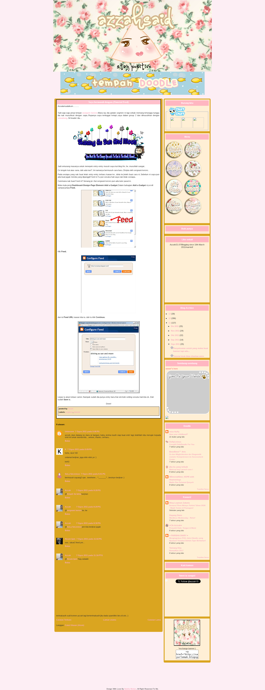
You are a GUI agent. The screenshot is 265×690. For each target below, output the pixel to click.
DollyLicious (175, 442)
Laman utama (109, 620)
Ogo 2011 (175, 344)
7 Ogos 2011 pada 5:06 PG (87, 431)
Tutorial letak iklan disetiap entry (188, 356)
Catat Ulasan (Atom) (74, 625)
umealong (62, 118)
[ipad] (187, 127)
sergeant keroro (74, 510)
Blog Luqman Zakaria (179, 503)
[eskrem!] (198, 127)
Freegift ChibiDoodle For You (181, 444)
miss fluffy (174, 432)
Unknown (69, 431)
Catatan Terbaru (63, 620)
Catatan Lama (154, 620)
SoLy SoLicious (72, 474)
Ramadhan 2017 (176, 551)
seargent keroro (89, 113)
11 (170, 323)
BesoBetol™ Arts (177, 452)
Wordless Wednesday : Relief (182, 518)
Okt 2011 (175, 335)
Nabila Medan (130, 689)
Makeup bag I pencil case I (181, 469)
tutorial (77, 412)
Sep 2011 (175, 340)
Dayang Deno (175, 515)
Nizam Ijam (70, 539)
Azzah (71, 409)
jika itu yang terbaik (178, 467)
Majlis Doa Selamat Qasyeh (181, 482)
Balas (67, 441)
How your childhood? (178, 434)
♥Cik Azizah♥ (175, 525)
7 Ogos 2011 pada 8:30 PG (88, 523)
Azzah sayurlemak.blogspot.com (132, 10)
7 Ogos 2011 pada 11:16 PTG (89, 555)
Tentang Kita (175, 548)
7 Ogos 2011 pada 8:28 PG (88, 490)
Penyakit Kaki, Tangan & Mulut (182, 528)
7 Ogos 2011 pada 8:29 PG (88, 507)
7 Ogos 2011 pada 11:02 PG (89, 539)
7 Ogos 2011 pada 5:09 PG (79, 449)
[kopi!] (175, 127)
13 (170, 314)
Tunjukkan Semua (203, 489)
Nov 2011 (175, 331)
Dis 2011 (175, 326)
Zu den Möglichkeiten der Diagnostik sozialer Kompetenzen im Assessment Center (186, 456)
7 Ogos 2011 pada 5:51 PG (93, 474)
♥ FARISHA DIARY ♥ (178, 535)
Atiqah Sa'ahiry (74, 494)
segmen (69, 412)
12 (170, 318)
